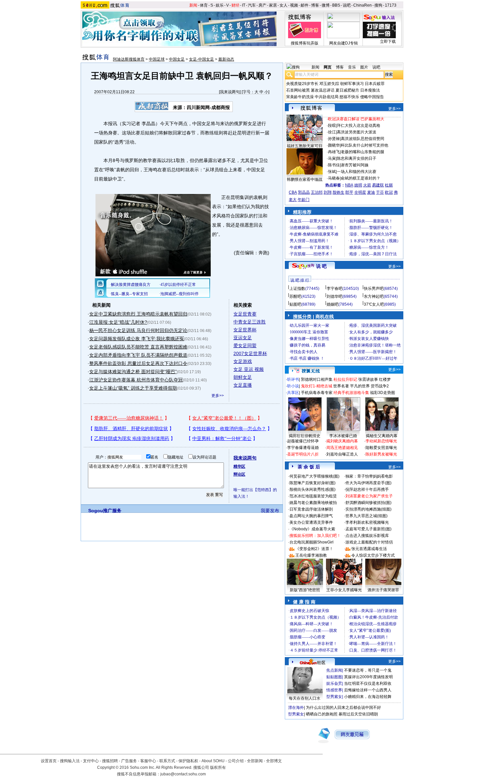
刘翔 (328, 192)
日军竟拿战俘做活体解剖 (311, 509)
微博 (326, 5)
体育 (204, 5)
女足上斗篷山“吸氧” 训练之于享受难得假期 (133, 388)
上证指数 (297, 288)
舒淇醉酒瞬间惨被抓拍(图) (368, 502)
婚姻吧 (332, 304)
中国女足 (177, 59)
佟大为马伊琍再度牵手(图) (368, 483)
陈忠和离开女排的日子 (356, 158)
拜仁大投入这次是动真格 (358, 125)
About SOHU (213, 761)
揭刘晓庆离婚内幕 (342, 441)
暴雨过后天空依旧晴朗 (358, 714)
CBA (293, 192)
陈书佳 (334, 165)
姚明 (358, 185)
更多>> (217, 395)
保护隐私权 (188, 761)
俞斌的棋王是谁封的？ (360, 178)
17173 (390, 5)
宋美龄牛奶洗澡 (300, 97)
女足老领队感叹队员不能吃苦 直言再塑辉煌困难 (138, 346)
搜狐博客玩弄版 (304, 43)
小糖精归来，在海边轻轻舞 (367, 696)
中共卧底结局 (326, 97)
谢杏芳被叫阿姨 (354, 165)
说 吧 (321, 266)
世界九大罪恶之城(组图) (366, 516)
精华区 (239, 466)
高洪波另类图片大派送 (356, 132)
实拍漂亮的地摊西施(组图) (368, 509)
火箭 (367, 185)
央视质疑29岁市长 (302, 83)
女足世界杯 (244, 329)
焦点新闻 (334, 670)
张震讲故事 (368, 379)
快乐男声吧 (374, 288)
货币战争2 (380, 386)
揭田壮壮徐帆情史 (304, 435)
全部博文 (274, 761)
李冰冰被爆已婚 (343, 435)
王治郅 (317, 192)
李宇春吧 (334, 288)
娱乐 (220, 5)
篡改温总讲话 (323, 90)
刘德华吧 (334, 296)
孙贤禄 (334, 138)
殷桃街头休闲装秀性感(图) (312, 489)
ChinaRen (362, 5)
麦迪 (371, 192)
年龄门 (303, 199)
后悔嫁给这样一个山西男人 (367, 690)
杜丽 (389, 185)
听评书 (293, 379)
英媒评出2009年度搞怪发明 (368, 677)
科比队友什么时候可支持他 (364, 145)
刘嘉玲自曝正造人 (342, 454)
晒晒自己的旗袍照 (321, 714)
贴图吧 (295, 304)
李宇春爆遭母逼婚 (303, 447)
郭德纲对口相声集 (317, 379)
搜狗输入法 (70, 761)
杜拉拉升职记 (345, 379)
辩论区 (239, 474)
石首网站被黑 (298, 90)
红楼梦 (385, 379)
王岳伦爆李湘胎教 (311, 555)
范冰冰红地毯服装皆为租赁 (313, 496)
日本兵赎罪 (375, 83)
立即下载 (388, 41)
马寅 (332, 158)
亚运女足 (242, 337)
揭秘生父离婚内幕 (381, 435)
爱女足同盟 (244, 345)
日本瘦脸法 (370, 90)
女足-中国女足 (201, 59)
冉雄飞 (334, 152)
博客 (315, 5)
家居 (273, 5)
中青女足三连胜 (249, 321)
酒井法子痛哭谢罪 (383, 590)
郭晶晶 (304, 192)
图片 (364, 67)
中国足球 (157, 59)
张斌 (332, 171)
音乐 (352, 67)
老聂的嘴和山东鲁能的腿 (362, 152)
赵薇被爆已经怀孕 (303, 441)
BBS (336, 5)
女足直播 (242, 385)
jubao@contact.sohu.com (183, 774)
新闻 (193, 5)
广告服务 (129, 761)
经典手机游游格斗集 (351, 392)
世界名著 (341, 386)
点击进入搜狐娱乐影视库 (367, 535)
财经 (235, 5)
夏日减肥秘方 (347, 90)
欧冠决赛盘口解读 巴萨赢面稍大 (356, 119)
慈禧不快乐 (349, 97)
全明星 (360, 192)
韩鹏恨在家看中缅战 (304, 179)
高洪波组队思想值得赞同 (362, 138)
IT (243, 5)
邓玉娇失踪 (329, 83)
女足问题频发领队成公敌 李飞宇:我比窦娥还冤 (136, 338)
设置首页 (49, 761)
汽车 (252, 5)
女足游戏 (242, 361)
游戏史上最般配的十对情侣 (369, 542)
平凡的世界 (360, 386)
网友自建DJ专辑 (343, 43)
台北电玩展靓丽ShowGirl (311, 542)
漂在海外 (296, 707)
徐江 (332, 132)
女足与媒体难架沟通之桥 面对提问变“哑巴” (133, 371)
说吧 (347, 5)
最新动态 (226, 59)
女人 (283, 5)
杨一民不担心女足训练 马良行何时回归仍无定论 (138, 330)
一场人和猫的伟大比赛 (356, 171)
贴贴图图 (334, 677)
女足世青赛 (244, 314)
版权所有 (218, 767)
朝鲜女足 (242, 377)
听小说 (293, 386)
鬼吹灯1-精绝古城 (316, 386)
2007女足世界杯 (250, 353)
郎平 (349, 192)
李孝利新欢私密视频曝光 (367, 522)
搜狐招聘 (110, 761)
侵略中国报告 (372, 97)
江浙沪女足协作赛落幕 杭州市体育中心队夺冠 (136, 379)
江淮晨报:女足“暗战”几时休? (118, 322)
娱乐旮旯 (334, 683)
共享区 (293, 392)
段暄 (332, 125)
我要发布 (270, 510)
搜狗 (378, 5)
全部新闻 (255, 761)
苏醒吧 (295, 296)
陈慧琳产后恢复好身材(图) (312, 483)
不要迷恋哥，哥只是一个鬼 (367, 670)
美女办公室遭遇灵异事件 (311, 522)
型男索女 (334, 696)
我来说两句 (230, 92)
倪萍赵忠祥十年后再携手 (367, 489)
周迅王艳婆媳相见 (342, 447)
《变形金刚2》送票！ (314, 548)
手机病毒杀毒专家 (317, 392)
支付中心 (91, 761)
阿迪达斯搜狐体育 (129, 59)
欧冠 (389, 192)
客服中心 (148, 761)
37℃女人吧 (374, 304)
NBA (349, 185)
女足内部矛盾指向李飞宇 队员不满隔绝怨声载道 (138, 355)
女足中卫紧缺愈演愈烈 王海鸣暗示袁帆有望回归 (138, 314)
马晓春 (334, 178)
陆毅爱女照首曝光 (381, 447)
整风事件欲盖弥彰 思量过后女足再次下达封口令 (138, 363)
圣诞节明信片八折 (303, 454)
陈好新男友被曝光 (381, 454)
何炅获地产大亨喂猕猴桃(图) (314, 476)
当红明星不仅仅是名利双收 (367, 683)
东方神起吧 (374, 296)
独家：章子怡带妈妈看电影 (369, 476)
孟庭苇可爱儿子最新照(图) (368, 529)
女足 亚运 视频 (248, 369)
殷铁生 (338, 192)
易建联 (378, 185)
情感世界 (334, 690)
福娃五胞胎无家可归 (304, 146)
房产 (262, 5)
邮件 (305, 5)
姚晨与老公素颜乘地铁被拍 (313, 502)
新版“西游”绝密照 (305, 590)
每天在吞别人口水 (304, 698)
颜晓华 (334, 145)
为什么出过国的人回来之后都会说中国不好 (343, 707)
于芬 (380, 192)
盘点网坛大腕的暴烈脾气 (311, 516)
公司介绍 (236, 761)
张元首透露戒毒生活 (369, 548)
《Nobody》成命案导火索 (312, 529)
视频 (294, 5)
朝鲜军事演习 (352, 83)
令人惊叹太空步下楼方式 (373, 555)
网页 (328, 67)
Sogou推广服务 (104, 510)
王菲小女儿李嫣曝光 (344, 590)
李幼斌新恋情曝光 (381, 441)
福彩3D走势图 (382, 392)
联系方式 (167, 761)
